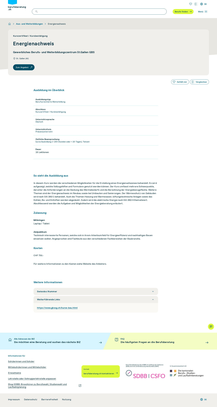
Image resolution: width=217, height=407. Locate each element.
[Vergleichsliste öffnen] (195, 4)
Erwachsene (14, 372)
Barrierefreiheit (49, 399)
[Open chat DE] (211, 327)
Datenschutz (30, 399)
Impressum (14, 399)
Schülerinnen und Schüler (21, 361)
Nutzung (66, 399)
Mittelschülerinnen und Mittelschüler (27, 367)
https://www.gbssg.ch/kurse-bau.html (57, 307)
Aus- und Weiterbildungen (29, 24)
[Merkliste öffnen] (190, 4)
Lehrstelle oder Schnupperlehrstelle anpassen (32, 378)
